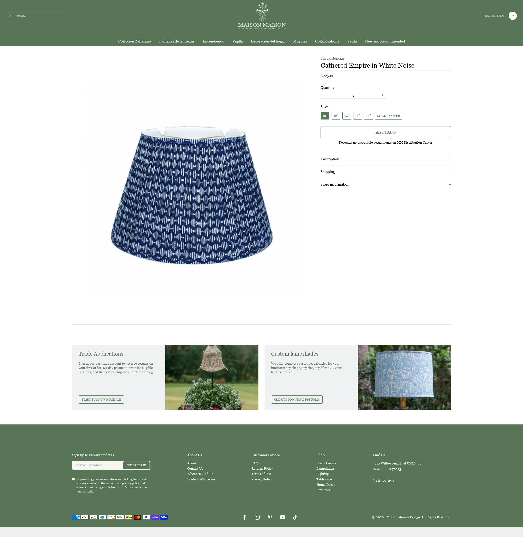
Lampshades (325, 468)
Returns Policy (262, 468)
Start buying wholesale (101, 399)
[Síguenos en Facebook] (244, 517)
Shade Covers (326, 463)
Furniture (323, 490)
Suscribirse (136, 465)
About (191, 463)
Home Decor (325, 485)
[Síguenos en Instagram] (257, 517)
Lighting (322, 474)
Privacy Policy (261, 479)
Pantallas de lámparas (176, 41)
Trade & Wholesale (201, 479)
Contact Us (195, 468)
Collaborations (327, 41)
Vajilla (237, 41)
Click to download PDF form (297, 399)
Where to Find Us (200, 474)
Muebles (300, 41)
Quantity (328, 87)
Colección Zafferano (134, 41)
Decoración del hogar (268, 41)
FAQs (255, 463)
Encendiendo (213, 41)
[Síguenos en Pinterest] (270, 517)
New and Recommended (385, 41)
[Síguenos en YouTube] (282, 517)
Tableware (324, 479)
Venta (352, 41)
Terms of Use (261, 474)
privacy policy (131, 483)
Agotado (386, 132)
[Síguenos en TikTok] (295, 517)
